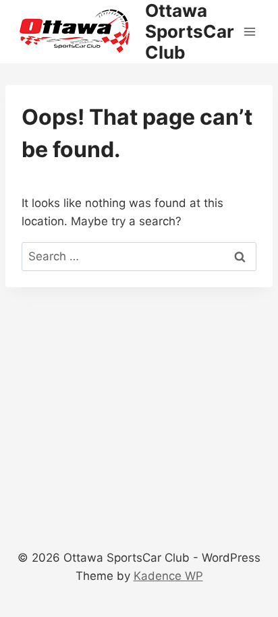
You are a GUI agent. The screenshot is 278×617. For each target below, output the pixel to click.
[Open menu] (249, 31)
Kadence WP (168, 576)
